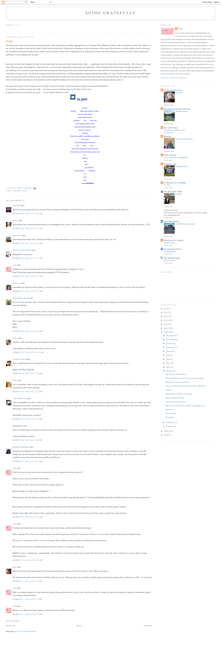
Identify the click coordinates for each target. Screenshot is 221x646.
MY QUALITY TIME (173, 191)
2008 (166, 435)
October (169, 343)
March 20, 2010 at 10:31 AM (28, 352)
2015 (166, 312)
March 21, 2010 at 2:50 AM (28, 560)
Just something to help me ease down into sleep (185, 378)
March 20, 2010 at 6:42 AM (28, 243)
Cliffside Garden (181, 111)
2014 (166, 316)
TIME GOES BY (171, 210)
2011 (166, 328)
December (170, 335)
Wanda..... (16, 283)
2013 (166, 320)
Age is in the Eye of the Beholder (176, 157)
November (170, 339)
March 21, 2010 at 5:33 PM (28, 581)
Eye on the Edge (170, 127)
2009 (166, 431)
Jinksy (15, 220)
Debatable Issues (181, 166)
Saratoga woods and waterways (177, 108)
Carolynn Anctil (19, 359)
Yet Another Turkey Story (176, 374)
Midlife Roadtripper (21, 446)
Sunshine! (170, 417)
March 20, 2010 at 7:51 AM (28, 258)
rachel (15, 338)
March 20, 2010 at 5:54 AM (28, 213)
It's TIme (167, 185)
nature (17, 191)
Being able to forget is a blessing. (179, 393)
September (170, 347)
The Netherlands (170, 251)
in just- (168, 389)
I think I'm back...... (171, 242)
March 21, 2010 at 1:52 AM (28, 461)
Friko (15, 380)
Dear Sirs (178, 92)
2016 (166, 308)
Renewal (169, 409)
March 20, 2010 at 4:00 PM (28, 440)
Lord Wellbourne (19, 398)
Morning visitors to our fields (177, 382)
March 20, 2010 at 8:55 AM (28, 276)
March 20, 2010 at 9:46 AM (28, 331)
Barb (15, 566)
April (168, 367)
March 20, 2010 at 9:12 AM (28, 291)
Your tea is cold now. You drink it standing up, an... (186, 405)
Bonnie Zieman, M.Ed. (22, 250)
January (169, 426)
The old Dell (171, 413)
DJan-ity (167, 136)
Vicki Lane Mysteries (173, 90)
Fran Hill (16, 205)
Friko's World (170, 155)
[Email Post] (34, 188)
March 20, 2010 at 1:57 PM (28, 373)
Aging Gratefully (110, 12)
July (168, 355)
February (170, 422)
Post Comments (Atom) (26, 631)
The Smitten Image (172, 257)
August (169, 351)
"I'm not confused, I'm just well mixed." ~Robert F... (186, 386)
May (168, 363)
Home (79, 625)
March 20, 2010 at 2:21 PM (28, 391)
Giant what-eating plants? (176, 401)
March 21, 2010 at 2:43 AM (28, 517)
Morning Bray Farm (172, 248)
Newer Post (10, 625)
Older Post (148, 625)
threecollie (17, 235)
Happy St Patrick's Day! (175, 397)
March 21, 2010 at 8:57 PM (28, 599)
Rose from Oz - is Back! (174, 240)
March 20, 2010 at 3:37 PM (28, 419)
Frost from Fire (169, 260)
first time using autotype (184, 139)
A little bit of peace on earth (185, 224)
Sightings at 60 (170, 163)
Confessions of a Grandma (175, 182)
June (14, 265)
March (169, 370)
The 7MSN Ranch (171, 221)
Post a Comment (12, 620)
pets (24, 191)
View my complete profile (174, 78)
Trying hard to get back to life (174, 130)
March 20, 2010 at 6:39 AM (28, 228)
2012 (166, 324)
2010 (166, 332)
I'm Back (178, 194)
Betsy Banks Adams (21, 298)
